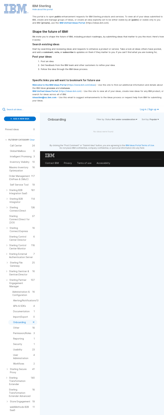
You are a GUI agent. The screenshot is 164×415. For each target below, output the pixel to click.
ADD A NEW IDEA (21, 119)
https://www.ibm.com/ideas (81, 85)
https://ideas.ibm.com (70, 91)
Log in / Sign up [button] (148, 109)
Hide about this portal (42, 9)
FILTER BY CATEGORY (18, 140)
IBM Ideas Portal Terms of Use (140, 145)
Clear (32, 140)
